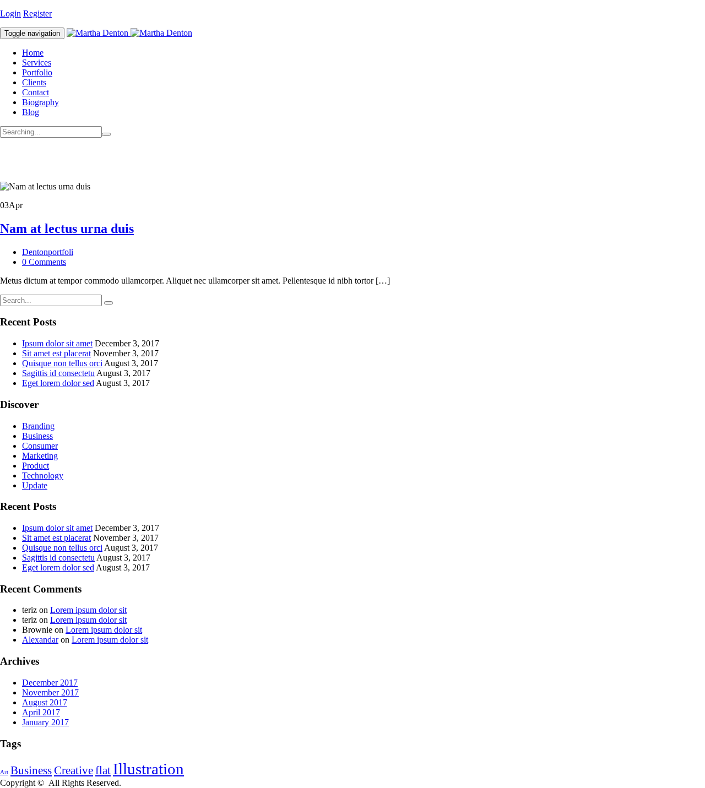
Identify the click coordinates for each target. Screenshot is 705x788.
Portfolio (37, 72)
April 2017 (41, 712)
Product (35, 465)
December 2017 (50, 682)
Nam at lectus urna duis (67, 228)
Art (4, 772)
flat (103, 770)
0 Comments (44, 262)
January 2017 (45, 722)
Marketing (40, 455)
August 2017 (44, 702)
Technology (42, 475)
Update (34, 485)
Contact (35, 92)
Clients (34, 82)
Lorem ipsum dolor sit (88, 610)
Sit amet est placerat (56, 353)
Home (33, 52)
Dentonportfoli (47, 252)
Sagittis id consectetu (58, 373)
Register (37, 13)
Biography (40, 102)
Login (10, 13)
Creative (73, 770)
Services (36, 62)
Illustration (148, 769)
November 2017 (50, 692)
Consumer (40, 445)
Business (37, 436)
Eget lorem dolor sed (58, 383)
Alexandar (40, 639)
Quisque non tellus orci (62, 363)
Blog (30, 112)
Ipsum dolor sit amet (57, 343)
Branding (38, 426)
